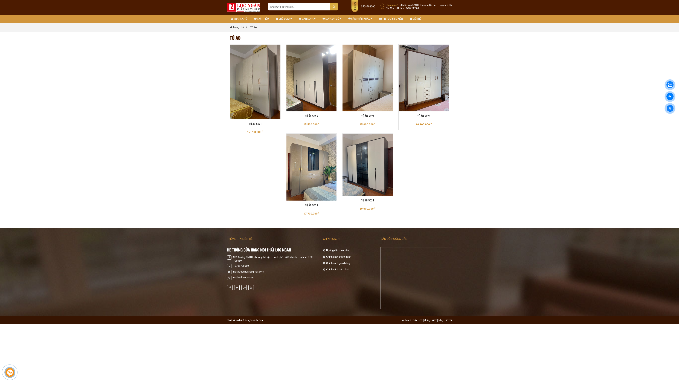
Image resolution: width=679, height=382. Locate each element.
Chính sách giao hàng (338, 263)
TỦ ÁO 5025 (311, 116)
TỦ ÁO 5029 (423, 116)
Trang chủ (240, 18)
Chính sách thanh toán (338, 256)
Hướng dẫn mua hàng (338, 250)
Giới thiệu (263, 18)
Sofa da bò (332, 18)
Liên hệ (416, 18)
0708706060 (368, 6)
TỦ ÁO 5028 (311, 205)
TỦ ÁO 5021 (255, 124)
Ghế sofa (284, 18)
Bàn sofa (307, 18)
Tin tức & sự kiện (392, 18)
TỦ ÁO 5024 (367, 200)
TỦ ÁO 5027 (367, 116)
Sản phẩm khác (361, 18)
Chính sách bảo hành (337, 269)
